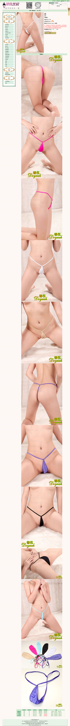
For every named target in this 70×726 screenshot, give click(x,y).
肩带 (6, 61)
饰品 (6, 83)
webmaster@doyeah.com (36, 725)
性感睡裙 (7, 51)
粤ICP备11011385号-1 (43, 721)
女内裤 (6, 44)
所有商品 (9, 17)
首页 (30, 10)
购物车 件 (64, 1)
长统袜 (6, 34)
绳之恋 (6, 46)
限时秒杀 (33, 10)
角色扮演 (7, 57)
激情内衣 (7, 52)
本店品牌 (7, 24)
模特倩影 (58, 1)
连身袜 (6, 29)
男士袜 (6, 27)
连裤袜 (6, 31)
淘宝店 (68, 1)
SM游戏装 (7, 56)
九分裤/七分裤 (7, 32)
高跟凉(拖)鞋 (7, 74)
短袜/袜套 (7, 37)
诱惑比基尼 (7, 54)
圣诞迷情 (7, 49)
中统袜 (6, 36)
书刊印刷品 (7, 81)
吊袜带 (6, 59)
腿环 (6, 62)
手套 (6, 66)
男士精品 (7, 47)
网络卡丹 (7, 26)
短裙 (6, 64)
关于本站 (54, 1)
